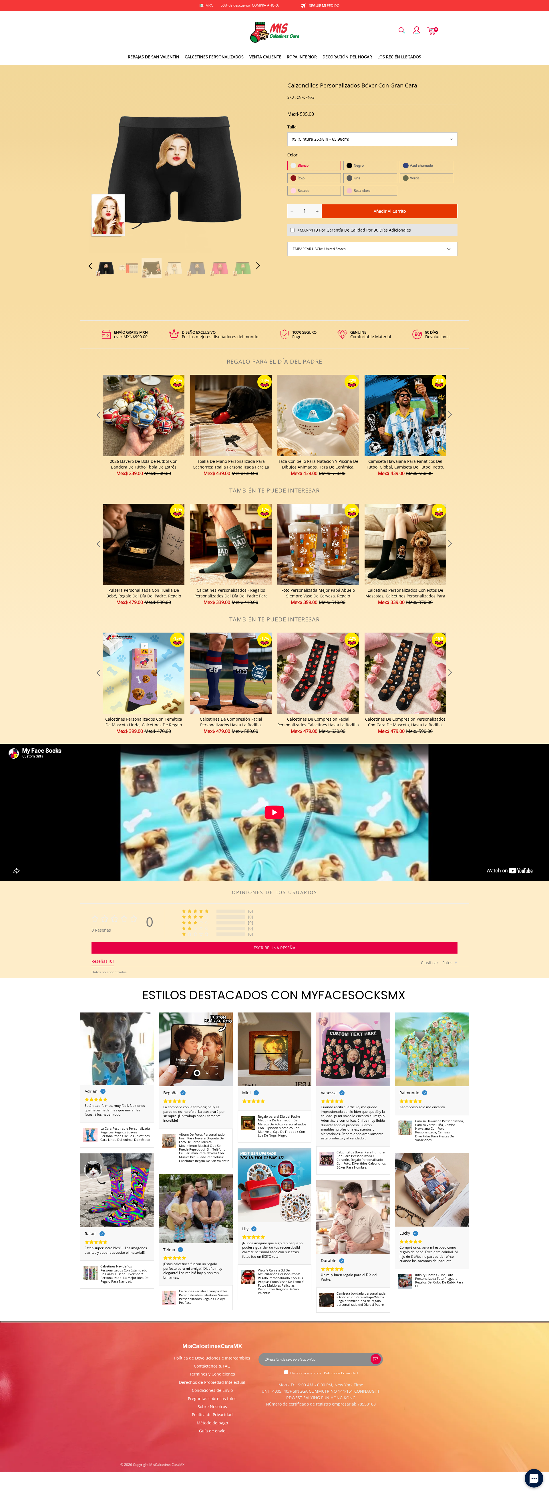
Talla (292, 126)
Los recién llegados (399, 56)
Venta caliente (265, 56)
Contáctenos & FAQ (212, 1366)
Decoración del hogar (347, 56)
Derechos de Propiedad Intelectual (212, 1382)
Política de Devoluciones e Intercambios (212, 1358)
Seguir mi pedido (324, 5)
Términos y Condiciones (212, 1374)
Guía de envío (212, 1431)
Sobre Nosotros (212, 1406)
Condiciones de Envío (212, 1390)
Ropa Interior (302, 56)
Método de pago (212, 1423)
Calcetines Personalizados (214, 56)
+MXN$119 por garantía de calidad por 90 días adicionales (354, 230)
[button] (102, 166)
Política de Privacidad (212, 1414)
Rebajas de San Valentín (153, 56)
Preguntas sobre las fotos (212, 1398)
